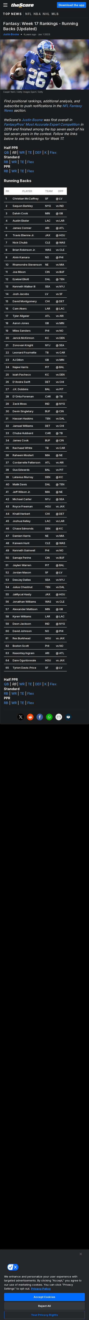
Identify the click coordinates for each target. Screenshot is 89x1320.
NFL (28, 14)
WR (22, 152)
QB (6, 152)
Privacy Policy (41, 1288)
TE (30, 152)
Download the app (71, 5)
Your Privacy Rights (44, 1314)
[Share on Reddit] (30, 717)
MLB (55, 14)
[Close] (80, 1254)
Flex (53, 152)
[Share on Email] (58, 717)
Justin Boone (11, 34)
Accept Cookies (44, 1297)
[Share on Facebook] (39, 717)
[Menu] (5, 5)
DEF (38, 152)
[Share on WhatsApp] (49, 717)
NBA (37, 14)
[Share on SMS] (68, 717)
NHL (46, 14)
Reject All (44, 1306)
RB (6, 162)
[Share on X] (20, 717)
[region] (44, 1284)
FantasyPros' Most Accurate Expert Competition (41, 124)
